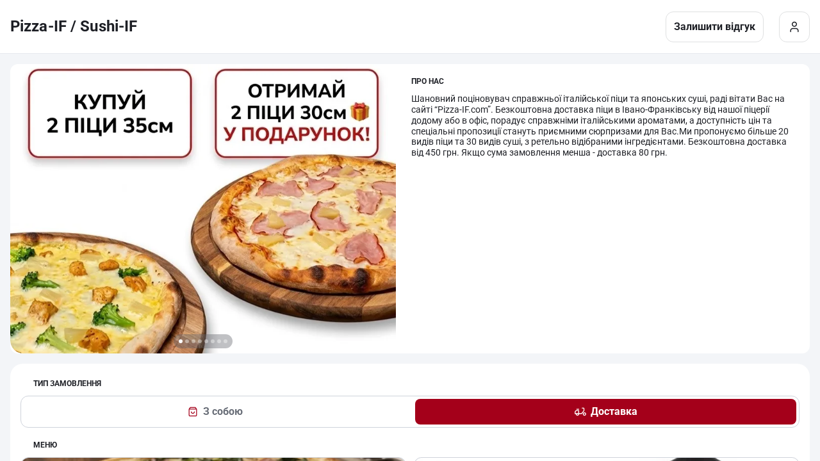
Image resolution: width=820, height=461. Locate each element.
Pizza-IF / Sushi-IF (73, 26)
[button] (181, 341)
